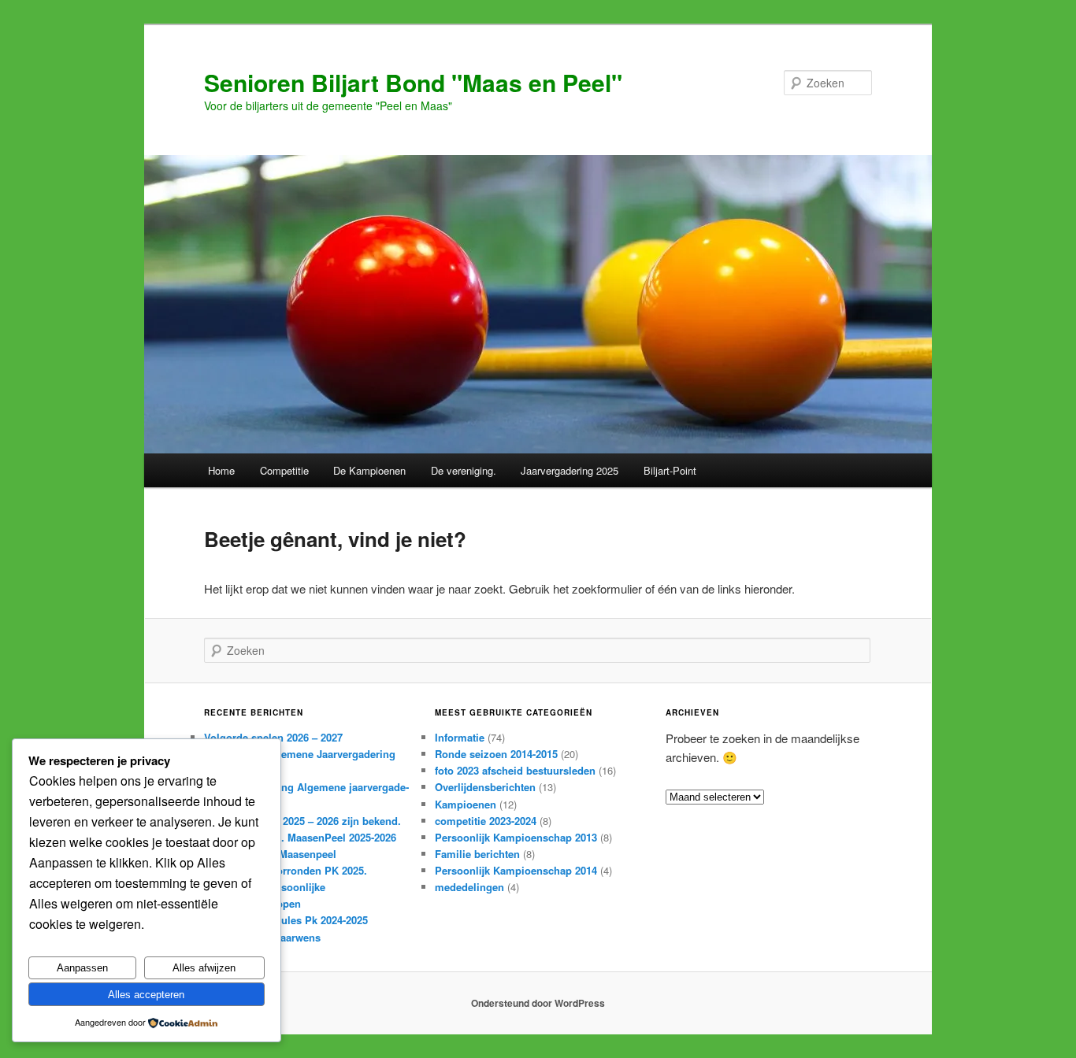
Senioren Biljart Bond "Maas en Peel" (413, 82)
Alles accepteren (146, 995)
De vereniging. (463, 470)
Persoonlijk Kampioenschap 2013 (516, 837)
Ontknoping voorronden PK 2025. (285, 870)
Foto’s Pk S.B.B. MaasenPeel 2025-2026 (300, 837)
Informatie (459, 737)
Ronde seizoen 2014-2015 (496, 753)
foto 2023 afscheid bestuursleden (515, 770)
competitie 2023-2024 (485, 820)
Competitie (284, 470)
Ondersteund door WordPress (538, 1003)
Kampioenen (465, 804)
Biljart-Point (670, 470)
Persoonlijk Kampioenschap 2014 (516, 870)
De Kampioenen (369, 470)
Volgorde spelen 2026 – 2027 (273, 737)
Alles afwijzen (204, 968)
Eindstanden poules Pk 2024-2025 (286, 919)
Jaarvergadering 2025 (569, 470)
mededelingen (469, 886)
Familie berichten (477, 853)
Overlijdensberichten (485, 786)
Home (221, 470)
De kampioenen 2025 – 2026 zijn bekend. (302, 820)
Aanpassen (82, 968)
